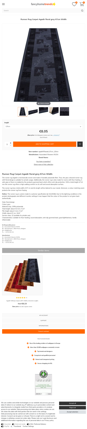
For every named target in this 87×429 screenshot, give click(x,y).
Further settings (28, 426)
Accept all (72, 403)
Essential (7, 424)
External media (20, 424)
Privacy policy (48, 420)
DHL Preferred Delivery (38, 424)
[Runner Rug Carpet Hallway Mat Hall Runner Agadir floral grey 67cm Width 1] (22, 112)
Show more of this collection (43, 164)
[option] (22, 281)
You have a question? (43, 161)
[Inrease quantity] (11, 143)
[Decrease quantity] (11, 145)
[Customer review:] (43, 382)
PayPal (6, 426)
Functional (17, 426)
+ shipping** (56, 135)
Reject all (72, 408)
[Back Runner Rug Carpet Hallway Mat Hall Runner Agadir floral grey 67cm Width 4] (54, 112)
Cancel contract (43, 331)
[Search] (82, 10)
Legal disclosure (48, 418)
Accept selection (72, 412)
